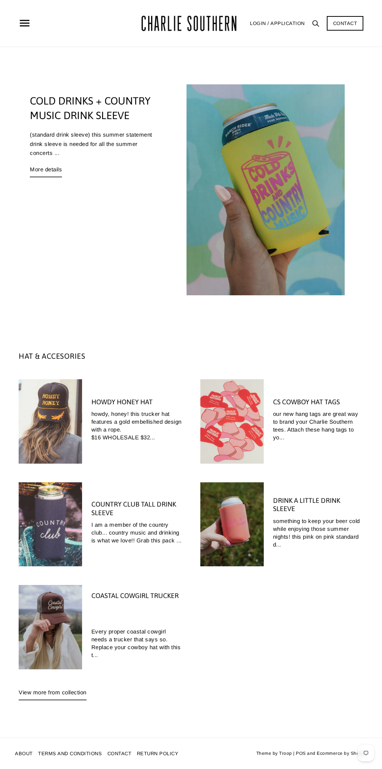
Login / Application (277, 23)
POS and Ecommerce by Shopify (331, 753)
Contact (345, 23)
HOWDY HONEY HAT (122, 402)
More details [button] (46, 169)
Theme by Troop (274, 753)
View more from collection (53, 692)
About (24, 753)
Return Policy (158, 753)
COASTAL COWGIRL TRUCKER (135, 596)
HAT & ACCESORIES (52, 356)
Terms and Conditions (70, 753)
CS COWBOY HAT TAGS (306, 402)
